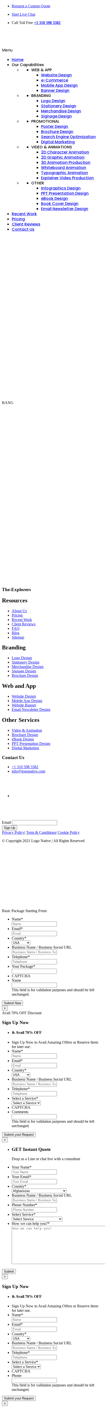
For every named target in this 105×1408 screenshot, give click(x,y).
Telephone (21, 957)
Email (6, 822)
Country (19, 938)
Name (17, 919)
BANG (7, 403)
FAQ (16, 628)
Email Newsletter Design (31, 709)
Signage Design (24, 671)
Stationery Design (25, 662)
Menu (7, 50)
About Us (19, 611)
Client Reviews (23, 624)
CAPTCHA (21, 976)
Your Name (22, 1167)
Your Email (21, 1177)
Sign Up (9, 828)
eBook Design (23, 739)
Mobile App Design (27, 701)
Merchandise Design (27, 667)
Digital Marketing (25, 748)
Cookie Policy (69, 832)
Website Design (24, 696)
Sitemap (18, 637)
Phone (16, 1375)
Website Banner (24, 705)
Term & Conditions (41, 832)
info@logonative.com (28, 771)
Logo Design (22, 658)
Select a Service (25, 1098)
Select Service (23, 1214)
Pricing (17, 615)
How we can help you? (31, 1223)
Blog (15, 633)
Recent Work (22, 620)
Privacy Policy (13, 832)
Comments (20, 1112)
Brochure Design (25, 675)
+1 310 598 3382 (47, 23)
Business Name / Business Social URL (42, 947)
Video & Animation (27, 730)
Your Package (23, 966)
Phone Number (24, 1205)
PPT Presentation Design (31, 743)
